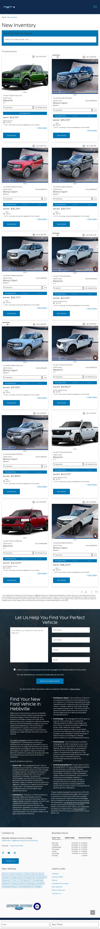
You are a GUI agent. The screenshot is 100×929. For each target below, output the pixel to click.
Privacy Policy (75, 689)
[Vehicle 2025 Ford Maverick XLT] (25, 74)
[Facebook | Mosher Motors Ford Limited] (3, 853)
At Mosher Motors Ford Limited (76, 802)
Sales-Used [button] (69, 838)
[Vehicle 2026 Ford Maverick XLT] (75, 254)
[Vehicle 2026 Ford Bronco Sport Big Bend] (75, 76)
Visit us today (78, 809)
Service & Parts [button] (85, 838)
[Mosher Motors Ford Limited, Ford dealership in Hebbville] (10, 7)
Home (4, 17)
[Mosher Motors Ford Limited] (23, 906)
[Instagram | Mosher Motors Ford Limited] (15, 853)
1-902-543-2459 (16, 846)
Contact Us (10, 861)
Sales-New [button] (56, 838)
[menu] (95, 7)
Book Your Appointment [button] (50, 681)
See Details (11, 135)
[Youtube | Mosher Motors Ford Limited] (9, 853)
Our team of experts (18, 740)
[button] (42, 128)
